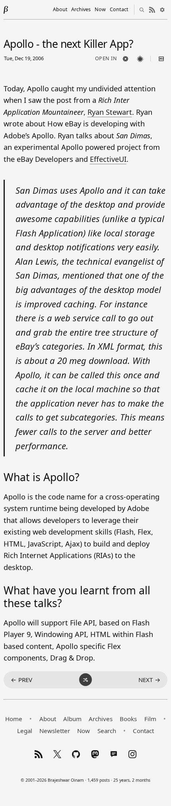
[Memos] (113, 754)
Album (72, 719)
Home (13, 719)
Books (128, 719)
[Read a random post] (85, 679)
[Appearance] (162, 9)
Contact (119, 9)
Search (106, 731)
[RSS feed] (152, 9)
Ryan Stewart (109, 112)
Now (100, 9)
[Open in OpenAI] (125, 58)
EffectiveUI (108, 159)
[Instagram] (132, 754)
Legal (24, 731)
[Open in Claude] (140, 58)
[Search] (141, 9)
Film (150, 719)
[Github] (76, 754)
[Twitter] (57, 754)
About (60, 9)
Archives (81, 9)
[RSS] (38, 754)
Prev (21, 680)
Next (149, 680)
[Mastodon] (95, 754)
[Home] (6, 9)
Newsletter (54, 731)
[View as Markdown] (161, 58)
